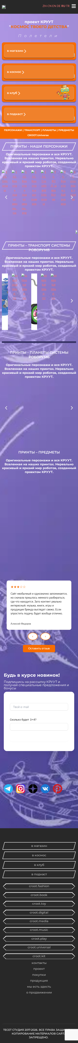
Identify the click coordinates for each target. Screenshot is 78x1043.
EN (54, 6)
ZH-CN (47, 6)
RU (63, 6)
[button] (6, 198)
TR (67, 6)
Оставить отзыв (39, 648)
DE (59, 6)
